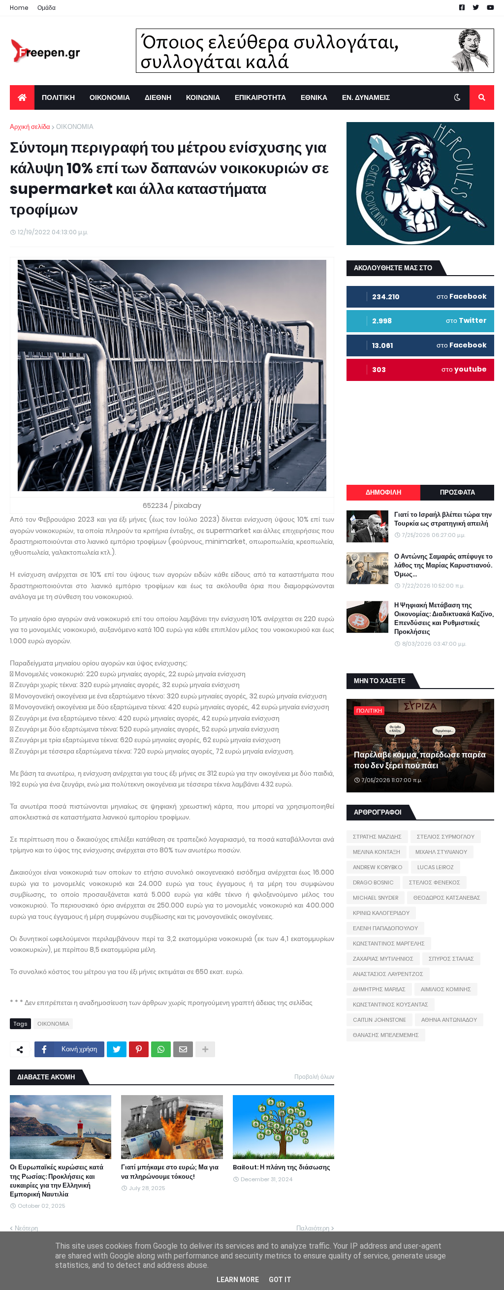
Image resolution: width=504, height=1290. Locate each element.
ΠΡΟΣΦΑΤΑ (457, 492)
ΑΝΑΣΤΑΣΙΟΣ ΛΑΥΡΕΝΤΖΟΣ (388, 974)
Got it (280, 1280)
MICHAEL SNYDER (375, 898)
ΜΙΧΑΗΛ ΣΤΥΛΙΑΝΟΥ (441, 852)
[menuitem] (22, 97)
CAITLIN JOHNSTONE (379, 1020)
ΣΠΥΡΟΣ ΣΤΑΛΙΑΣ (451, 959)
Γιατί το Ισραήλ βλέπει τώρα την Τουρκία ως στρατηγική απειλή (443, 519)
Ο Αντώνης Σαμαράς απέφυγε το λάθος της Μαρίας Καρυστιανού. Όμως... (443, 565)
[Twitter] (116, 1049)
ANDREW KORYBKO (377, 867)
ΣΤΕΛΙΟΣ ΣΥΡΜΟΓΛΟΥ (445, 837)
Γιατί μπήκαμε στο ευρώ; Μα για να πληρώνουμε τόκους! (170, 1172)
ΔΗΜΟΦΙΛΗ (383, 492)
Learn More (238, 1280)
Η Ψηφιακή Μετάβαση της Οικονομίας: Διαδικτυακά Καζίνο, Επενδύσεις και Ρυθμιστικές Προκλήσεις (444, 619)
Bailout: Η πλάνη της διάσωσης (281, 1167)
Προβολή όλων (314, 1076)
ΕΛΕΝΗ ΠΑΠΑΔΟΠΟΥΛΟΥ (385, 928)
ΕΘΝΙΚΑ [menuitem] (314, 97)
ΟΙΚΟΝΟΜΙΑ (75, 126)
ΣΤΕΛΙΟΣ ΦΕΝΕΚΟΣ (434, 882)
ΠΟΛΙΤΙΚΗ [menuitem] (58, 97)
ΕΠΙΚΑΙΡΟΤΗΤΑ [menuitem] (260, 97)
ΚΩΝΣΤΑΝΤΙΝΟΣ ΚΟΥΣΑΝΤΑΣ (390, 1004)
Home (19, 7)
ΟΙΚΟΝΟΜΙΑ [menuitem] (110, 97)
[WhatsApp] (161, 1049)
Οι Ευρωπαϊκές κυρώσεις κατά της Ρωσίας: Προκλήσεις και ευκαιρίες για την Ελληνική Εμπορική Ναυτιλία (56, 1181)
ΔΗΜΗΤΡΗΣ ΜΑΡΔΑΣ (379, 989)
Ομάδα (46, 7)
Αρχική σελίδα (30, 126)
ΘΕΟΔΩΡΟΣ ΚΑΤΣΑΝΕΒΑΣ (446, 898)
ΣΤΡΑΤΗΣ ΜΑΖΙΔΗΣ (377, 837)
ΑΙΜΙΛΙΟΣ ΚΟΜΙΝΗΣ (446, 989)
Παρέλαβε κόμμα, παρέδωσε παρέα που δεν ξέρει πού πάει (420, 760)
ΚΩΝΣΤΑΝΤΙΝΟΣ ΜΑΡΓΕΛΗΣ (389, 943)
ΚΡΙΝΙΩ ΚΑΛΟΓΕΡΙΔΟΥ (381, 913)
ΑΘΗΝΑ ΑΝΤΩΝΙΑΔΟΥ (449, 1020)
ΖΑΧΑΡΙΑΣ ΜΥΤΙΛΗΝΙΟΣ (383, 959)
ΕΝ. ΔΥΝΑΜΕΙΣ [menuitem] (366, 97)
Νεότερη (26, 1228)
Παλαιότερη (312, 1228)
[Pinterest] (139, 1049)
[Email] (183, 1049)
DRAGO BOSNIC (373, 882)
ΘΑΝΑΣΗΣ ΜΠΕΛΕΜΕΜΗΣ (386, 1035)
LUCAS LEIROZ (435, 867)
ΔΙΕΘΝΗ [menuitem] (158, 97)
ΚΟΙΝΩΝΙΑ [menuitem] (203, 97)
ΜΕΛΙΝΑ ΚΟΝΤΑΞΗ (376, 852)
